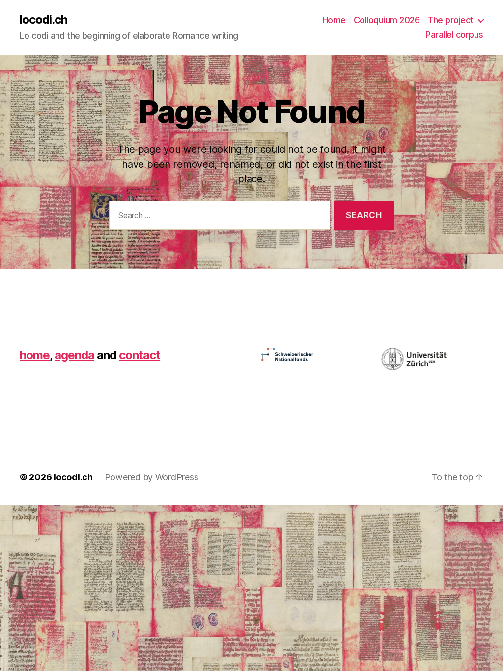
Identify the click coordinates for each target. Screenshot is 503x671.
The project (450, 20)
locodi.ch (43, 20)
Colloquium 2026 (387, 20)
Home (334, 20)
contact (139, 355)
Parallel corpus (454, 34)
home (35, 355)
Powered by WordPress (151, 477)
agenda (74, 355)
